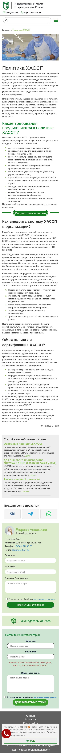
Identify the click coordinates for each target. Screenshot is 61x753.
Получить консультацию (30, 213)
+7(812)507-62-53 (32, 12)
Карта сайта (30, 723)
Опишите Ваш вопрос (16, 578)
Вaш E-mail (30, 651)
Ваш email (10, 566)
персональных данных (44, 598)
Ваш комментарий (30, 672)
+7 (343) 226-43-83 (23, 546)
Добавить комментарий (30, 702)
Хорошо (30, 740)
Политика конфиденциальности (30, 749)
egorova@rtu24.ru (20, 550)
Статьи (30, 715)
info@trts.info (12, 12)
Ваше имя (10, 555)
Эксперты (31, 719)
